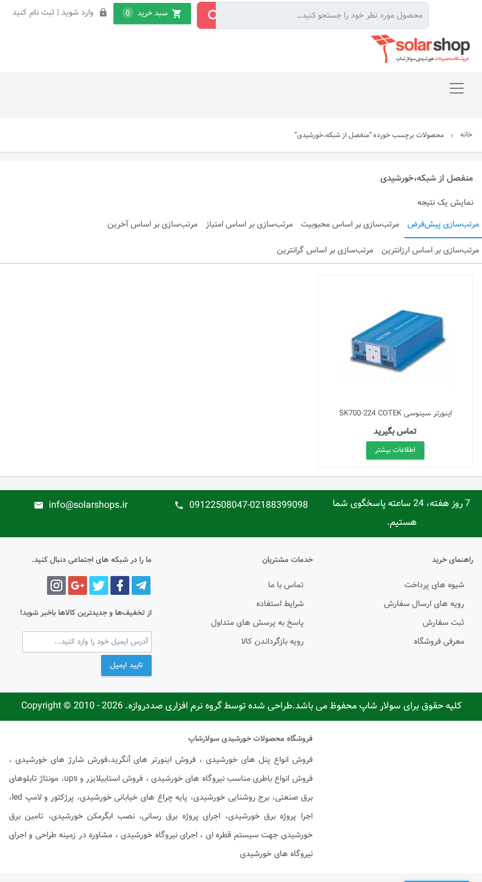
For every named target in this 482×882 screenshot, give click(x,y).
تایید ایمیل (126, 665)
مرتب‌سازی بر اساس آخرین (153, 224)
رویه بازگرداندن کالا (272, 641)
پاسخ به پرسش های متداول (257, 623)
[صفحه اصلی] (421, 49)
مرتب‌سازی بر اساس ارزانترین (430, 250)
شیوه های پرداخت (434, 585)
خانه (466, 134)
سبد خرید (147, 13)
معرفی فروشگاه (439, 641)
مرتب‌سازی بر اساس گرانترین (325, 250)
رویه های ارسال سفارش (424, 604)
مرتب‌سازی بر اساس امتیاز (249, 224)
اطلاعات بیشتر (395, 450)
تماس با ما (286, 585)
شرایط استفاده (280, 604)
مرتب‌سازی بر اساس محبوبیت (350, 224)
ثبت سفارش (443, 623)
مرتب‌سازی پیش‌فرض (443, 224)
